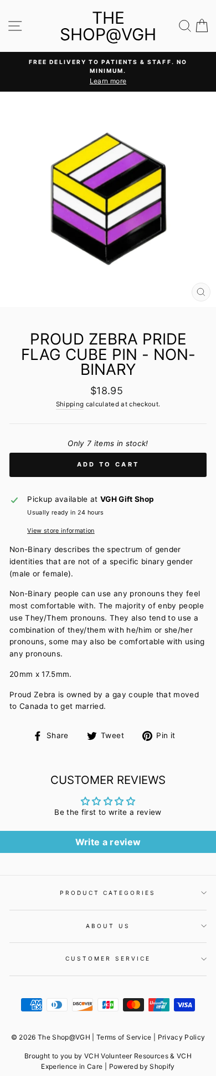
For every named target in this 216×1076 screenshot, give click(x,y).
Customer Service (108, 958)
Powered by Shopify (142, 1066)
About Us (108, 926)
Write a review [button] (108, 841)
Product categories (108, 892)
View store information (60, 530)
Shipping (70, 404)
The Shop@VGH (108, 26)
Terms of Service (123, 1037)
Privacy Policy (181, 1037)
